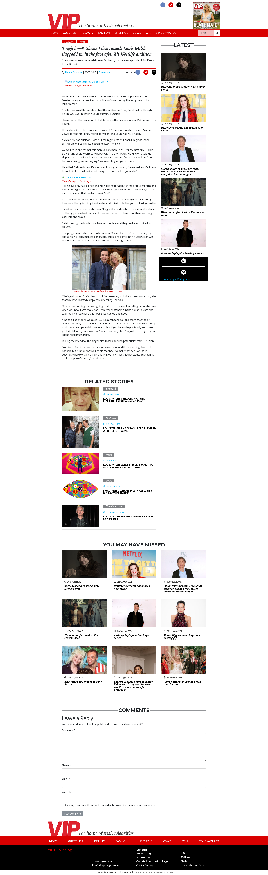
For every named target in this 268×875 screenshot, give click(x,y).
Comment (68, 730)
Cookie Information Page (152, 861)
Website (66, 792)
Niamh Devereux (73, 72)
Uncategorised (114, 506)
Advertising (143, 853)
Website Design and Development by (154, 872)
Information (143, 857)
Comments (104, 72)
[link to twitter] (170, 4)
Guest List (70, 32)
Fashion (104, 32)
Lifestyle (121, 32)
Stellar (184, 861)
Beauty (88, 32)
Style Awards (166, 32)
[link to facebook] (162, 4)
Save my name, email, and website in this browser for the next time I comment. (110, 805)
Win (148, 32)
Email (66, 778)
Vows (137, 32)
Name (66, 765)
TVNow (185, 857)
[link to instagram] (178, 4)
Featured (111, 388)
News (54, 32)
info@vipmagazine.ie (107, 865)
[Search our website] (217, 33)
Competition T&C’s (192, 865)
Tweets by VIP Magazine (176, 279)
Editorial (141, 849)
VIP (183, 853)
